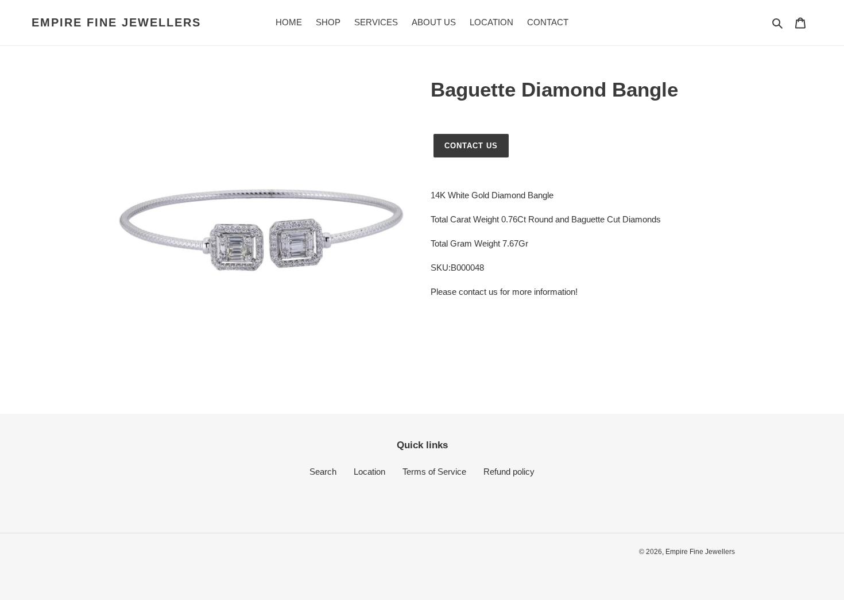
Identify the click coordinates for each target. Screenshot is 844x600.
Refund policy (509, 471)
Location (369, 471)
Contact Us (471, 145)
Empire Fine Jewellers (116, 22)
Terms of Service (434, 471)
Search (322, 471)
